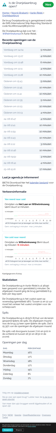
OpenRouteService (31, 415)
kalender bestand (39, 182)
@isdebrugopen (21, 393)
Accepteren (7, 430)
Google (18, 415)
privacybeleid (32, 426)
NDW (10, 415)
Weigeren (19, 430)
